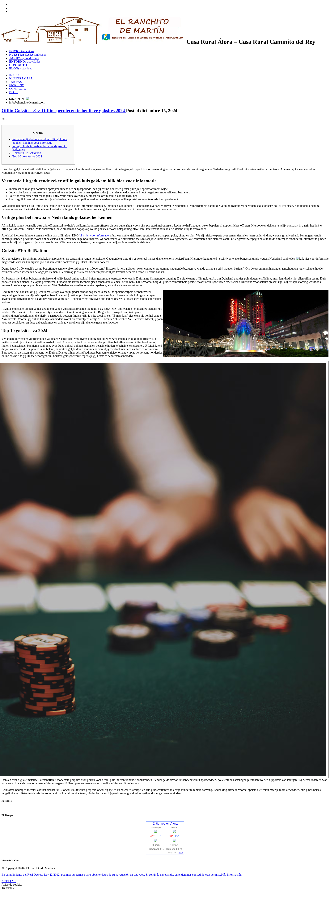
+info (181, 852)
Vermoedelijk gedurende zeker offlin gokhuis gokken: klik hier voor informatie (39, 141)
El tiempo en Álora (165, 823)
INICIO (14, 75)
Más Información (231, 874)
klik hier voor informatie (94, 235)
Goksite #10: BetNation (26, 153)
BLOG (13, 92)
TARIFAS (15, 81)
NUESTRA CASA (21, 78)
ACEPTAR (9, 881)
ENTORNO (16, 85)
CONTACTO (17, 88)
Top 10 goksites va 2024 (27, 156)
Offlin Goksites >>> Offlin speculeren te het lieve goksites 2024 (64, 110)
